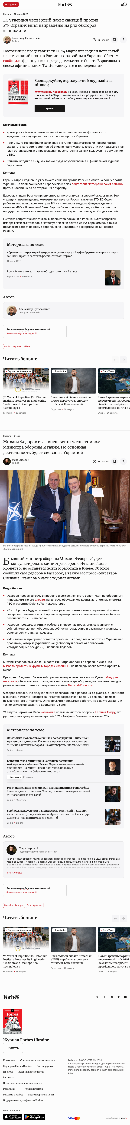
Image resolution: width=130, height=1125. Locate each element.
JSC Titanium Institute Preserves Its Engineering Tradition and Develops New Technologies (25, 402)
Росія (7, 346)
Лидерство (56, 409)
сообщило (12, 60)
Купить (13, 1048)
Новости (7, 14)
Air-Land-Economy (80, 685)
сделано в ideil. (116, 1118)
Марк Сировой (20, 459)
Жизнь (101, 413)
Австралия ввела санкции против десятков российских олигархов (62, 254)
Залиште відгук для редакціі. (21, 333)
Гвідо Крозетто (34, 905)
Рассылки (8, 1077)
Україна (17, 346)
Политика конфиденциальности (22, 1083)
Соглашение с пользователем (37, 1060)
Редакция (9, 1088)
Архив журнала (34, 1088)
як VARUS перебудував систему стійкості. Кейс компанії (71, 401)
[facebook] (104, 997)
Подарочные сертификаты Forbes (23, 1100)
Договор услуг (45, 1066)
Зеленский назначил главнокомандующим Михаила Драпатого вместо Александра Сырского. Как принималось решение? (48, 814)
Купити (50, 108)
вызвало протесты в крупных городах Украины (35, 665)
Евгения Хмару (105, 712)
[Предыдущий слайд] (115, 918)
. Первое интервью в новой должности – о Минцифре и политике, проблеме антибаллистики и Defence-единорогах (45, 766)
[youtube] (125, 997)
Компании (8, 413)
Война (10, 750)
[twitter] (97, 997)
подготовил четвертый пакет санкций (98, 183)
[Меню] (124, 4)
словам (40, 599)
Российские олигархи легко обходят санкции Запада (42, 271)
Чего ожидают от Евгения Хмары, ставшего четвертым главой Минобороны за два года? (49, 791)
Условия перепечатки (31, 1071)
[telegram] (118, 997)
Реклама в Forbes (13, 1094)
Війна (27, 346)
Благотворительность (41, 1094)
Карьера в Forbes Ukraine (17, 1066)
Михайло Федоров (14, 905)
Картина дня (13, 276)
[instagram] (111, 997)
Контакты (9, 1060)
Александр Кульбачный (26, 38)
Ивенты (8, 1071)
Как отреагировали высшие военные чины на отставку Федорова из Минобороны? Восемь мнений (48, 741)
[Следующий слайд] (123, 359)
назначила (48, 712)
